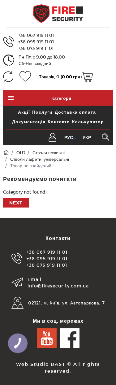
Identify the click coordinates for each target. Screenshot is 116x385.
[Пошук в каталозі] (105, 137)
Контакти (59, 121)
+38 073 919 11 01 (36, 48)
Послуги (42, 112)
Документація (28, 121)
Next (16, 202)
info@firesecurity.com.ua (58, 285)
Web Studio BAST (41, 364)
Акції (24, 112)
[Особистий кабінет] (52, 136)
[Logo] (58, 13)
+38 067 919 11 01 (36, 35)
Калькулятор (88, 121)
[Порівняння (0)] (8, 76)
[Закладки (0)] (25, 76)
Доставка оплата (75, 112)
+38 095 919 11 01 (36, 41)
